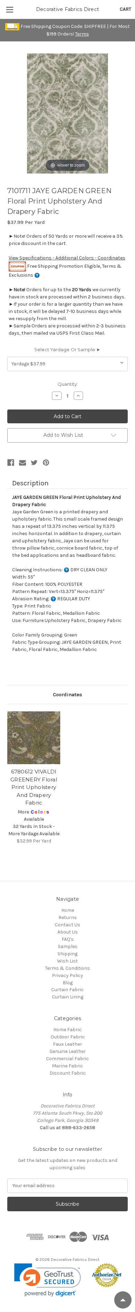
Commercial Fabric (67, 1059)
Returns (67, 917)
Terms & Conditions (67, 968)
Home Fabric (67, 1030)
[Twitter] (34, 462)
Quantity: (67, 384)
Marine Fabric (67, 1066)
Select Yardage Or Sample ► (67, 349)
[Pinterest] (46, 462)
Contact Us (67, 925)
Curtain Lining (67, 997)
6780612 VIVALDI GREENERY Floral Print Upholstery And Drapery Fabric (33, 787)
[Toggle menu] (9, 9)
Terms (82, 34)
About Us (67, 932)
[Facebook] (10, 462)
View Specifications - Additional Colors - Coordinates (67, 258)
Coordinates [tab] (67, 694)
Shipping (67, 954)
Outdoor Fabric (68, 1037)
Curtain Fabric (67, 990)
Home (67, 910)
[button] (47, 1280)
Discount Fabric (68, 1073)
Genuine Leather (68, 1051)
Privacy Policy (67, 975)
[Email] (22, 462)
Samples (68, 946)
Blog (68, 983)
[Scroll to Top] (123, 1300)
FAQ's (68, 939)
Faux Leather (67, 1044)
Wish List (67, 961)
